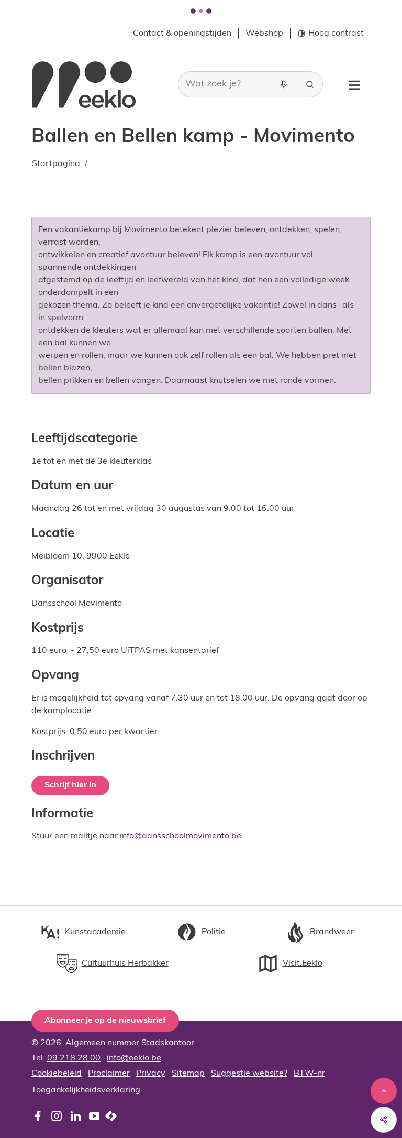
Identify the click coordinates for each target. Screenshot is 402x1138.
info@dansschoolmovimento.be (180, 836)
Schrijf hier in (70, 785)
